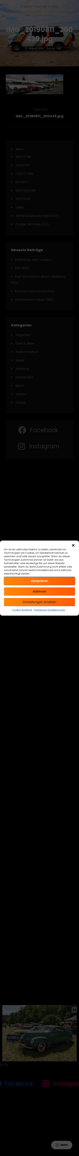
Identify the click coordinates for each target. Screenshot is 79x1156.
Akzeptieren (39, 581)
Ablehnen (39, 591)
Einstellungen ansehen (39, 602)
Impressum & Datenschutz (49, 609)
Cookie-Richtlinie (22, 609)
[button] (73, 545)
